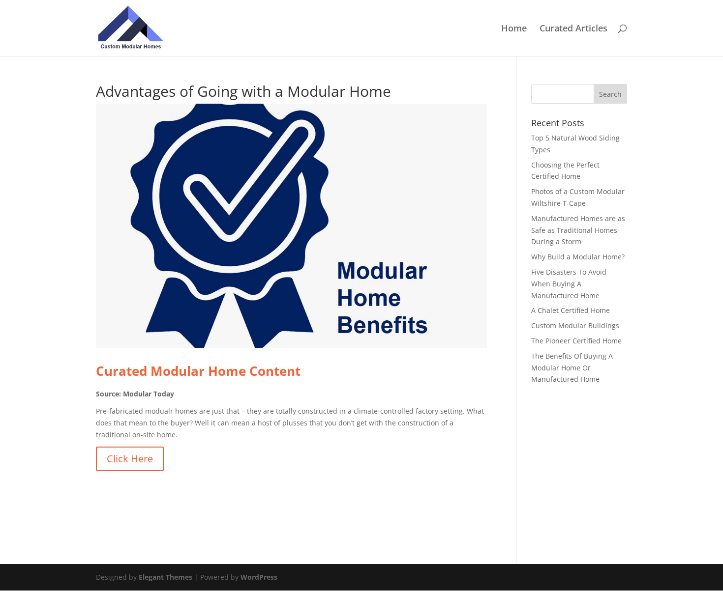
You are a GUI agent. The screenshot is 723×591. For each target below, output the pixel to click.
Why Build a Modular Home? (578, 256)
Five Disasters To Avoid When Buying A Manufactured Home (568, 283)
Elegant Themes (165, 577)
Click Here (130, 458)
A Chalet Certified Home (570, 310)
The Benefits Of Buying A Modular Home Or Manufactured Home (572, 367)
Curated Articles (573, 29)
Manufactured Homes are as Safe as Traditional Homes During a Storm (578, 230)
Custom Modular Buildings (575, 325)
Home (514, 29)
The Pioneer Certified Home (576, 340)
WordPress (259, 577)
